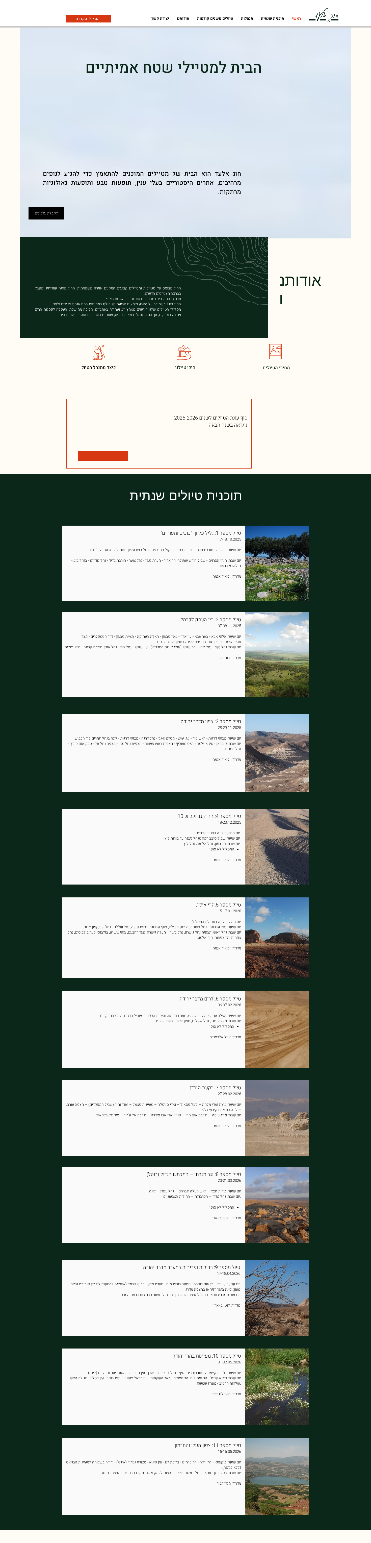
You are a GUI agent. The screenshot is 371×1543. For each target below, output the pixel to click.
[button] (247, 18)
